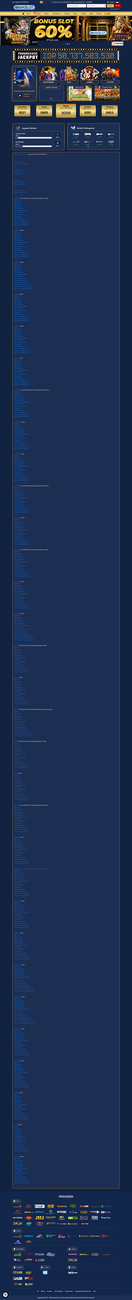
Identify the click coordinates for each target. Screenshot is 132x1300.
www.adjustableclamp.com (22, 1017)
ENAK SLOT (17, 488)
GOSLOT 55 (17, 871)
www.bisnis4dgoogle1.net (21, 634)
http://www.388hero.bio (21, 225)
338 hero (17, 328)
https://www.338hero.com (22, 350)
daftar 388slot (18, 304)
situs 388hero (18, 206)
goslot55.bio (18, 887)
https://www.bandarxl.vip (21, 478)
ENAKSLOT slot (18, 492)
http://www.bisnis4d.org (21, 1087)
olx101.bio (17, 759)
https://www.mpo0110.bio (22, 829)
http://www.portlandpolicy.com (23, 288)
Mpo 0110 (17, 807)
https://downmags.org (21, 154)
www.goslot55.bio (19, 889)
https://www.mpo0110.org (22, 1181)
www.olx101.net (18, 793)
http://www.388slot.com (21, 320)
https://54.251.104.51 (20, 192)
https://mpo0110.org (20, 1179)
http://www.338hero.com (22, 352)
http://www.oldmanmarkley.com (24, 991)
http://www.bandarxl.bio (21, 416)
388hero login (18, 202)
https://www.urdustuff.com (22, 957)
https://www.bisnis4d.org (22, 1085)
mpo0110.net (18, 855)
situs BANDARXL (19, 398)
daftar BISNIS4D (19, 560)
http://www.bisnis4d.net (21, 608)
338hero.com (18, 344)
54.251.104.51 (18, 190)
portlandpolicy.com (20, 280)
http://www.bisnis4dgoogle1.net (24, 640)
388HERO (17, 198)
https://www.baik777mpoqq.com (24, 734)
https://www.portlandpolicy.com (24, 286)
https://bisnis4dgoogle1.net (22, 636)
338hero (16, 326)
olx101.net (17, 791)
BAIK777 (16, 645)
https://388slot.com (20, 316)
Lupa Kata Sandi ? (115, 9)
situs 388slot (18, 302)
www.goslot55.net (19, 921)
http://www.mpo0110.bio (21, 831)
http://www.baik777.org (21, 1119)
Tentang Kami (58, 1291)
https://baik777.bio (19, 668)
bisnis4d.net (18, 600)
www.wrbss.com (19, 172)
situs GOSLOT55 (19, 877)
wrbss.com (17, 170)
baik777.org (17, 1111)
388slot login (18, 298)
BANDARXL (17, 390)
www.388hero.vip (19, 378)
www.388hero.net (19, 250)
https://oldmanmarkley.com (23, 987)
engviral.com (18, 180)
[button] (129, 31)
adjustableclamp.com (20, 1015)
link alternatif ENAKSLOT (21, 498)
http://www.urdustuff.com (22, 959)
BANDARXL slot (18, 396)
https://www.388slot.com (22, 318)
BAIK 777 (16, 647)
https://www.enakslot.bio (22, 510)
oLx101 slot (17, 747)
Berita (92, 13)
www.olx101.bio (18, 761)
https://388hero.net (20, 252)
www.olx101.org (18, 1145)
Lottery (66, 13)
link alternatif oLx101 (20, 753)
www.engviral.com (19, 182)
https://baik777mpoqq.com (22, 732)
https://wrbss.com (20, 174)
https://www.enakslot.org (22, 1053)
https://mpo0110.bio (20, 827)
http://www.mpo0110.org (21, 1183)
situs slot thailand (19, 214)
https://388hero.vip (20, 380)
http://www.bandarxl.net (21, 448)
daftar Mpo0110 (18, 815)
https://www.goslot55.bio (22, 893)
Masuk (110, 6)
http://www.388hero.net (21, 256)
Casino (46, 13)
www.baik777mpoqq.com (21, 729)
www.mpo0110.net (19, 857)
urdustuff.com (18, 951)
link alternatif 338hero (21, 338)
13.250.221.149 (18, 162)
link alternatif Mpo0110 (21, 817)
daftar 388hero (18, 208)
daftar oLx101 (18, 751)
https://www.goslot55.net (22, 925)
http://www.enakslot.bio (21, 512)
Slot (28, 13)
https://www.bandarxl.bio (22, 414)
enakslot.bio (18, 504)
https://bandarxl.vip (20, 476)
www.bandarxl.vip (19, 474)
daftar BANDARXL (19, 400)
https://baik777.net (20, 700)
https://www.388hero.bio (22, 222)
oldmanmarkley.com (20, 983)
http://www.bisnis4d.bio (21, 576)
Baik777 (16, 709)
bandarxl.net (18, 440)
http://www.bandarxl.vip (21, 480)
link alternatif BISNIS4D (21, 562)
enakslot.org (18, 1047)
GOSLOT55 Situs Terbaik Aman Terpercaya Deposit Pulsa (31, 869)
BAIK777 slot (17, 651)
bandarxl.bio (17, 408)
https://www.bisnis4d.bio (22, 574)
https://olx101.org (19, 1147)
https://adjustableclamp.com (23, 1019)
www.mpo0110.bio (19, 825)
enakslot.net (18, 536)
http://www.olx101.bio (20, 767)
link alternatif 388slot (20, 306)
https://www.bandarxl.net (22, 446)
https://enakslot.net (20, 540)
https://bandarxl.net (20, 444)
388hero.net (18, 248)
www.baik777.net (19, 698)
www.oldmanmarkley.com (22, 985)
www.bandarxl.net (19, 442)
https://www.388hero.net (22, 254)
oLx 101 (16, 743)
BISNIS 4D (17, 552)
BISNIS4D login (18, 554)
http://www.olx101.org (20, 1151)
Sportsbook (56, 13)
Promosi (98, 13)
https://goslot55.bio (20, 891)
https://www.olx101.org (21, 1149)
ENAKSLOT (17, 486)
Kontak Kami (69, 1291)
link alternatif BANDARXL (21, 402)
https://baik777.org (20, 1115)
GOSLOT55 (17, 901)
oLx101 (16, 741)
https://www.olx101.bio (21, 765)
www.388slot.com (19, 314)
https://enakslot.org (20, 1051)
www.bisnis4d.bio (19, 570)
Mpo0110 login (18, 809)
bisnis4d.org (18, 1079)
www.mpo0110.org (19, 1177)
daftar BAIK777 (18, 655)
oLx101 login (17, 745)
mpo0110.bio (18, 823)
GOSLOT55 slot (18, 875)
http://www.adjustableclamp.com (24, 1023)
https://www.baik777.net (21, 702)
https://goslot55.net (20, 923)
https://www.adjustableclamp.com (25, 1021)
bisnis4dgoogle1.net (20, 632)
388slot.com (18, 312)
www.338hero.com (19, 346)
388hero (16, 230)
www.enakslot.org (19, 1049)
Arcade (83, 13)
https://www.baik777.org (21, 1117)
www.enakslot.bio (19, 506)
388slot (16, 294)
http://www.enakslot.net (21, 544)
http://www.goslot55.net (21, 927)
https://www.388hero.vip (21, 382)
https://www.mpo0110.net (22, 861)
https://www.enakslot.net (22, 542)
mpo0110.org (18, 1175)
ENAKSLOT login (19, 490)
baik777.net (17, 696)
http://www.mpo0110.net (21, 863)
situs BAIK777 (18, 653)
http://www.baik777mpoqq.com (23, 736)
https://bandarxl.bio (20, 412)
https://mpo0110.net (20, 859)
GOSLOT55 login (19, 873)
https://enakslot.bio (20, 508)
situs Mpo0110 (18, 813)
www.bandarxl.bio (19, 410)
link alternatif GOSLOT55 (21, 881)
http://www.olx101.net (20, 799)
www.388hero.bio (19, 218)
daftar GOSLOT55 (19, 879)
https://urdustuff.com (21, 955)
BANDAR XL (17, 392)
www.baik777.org (19, 1113)
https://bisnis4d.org (20, 1083)
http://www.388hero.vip (21, 384)
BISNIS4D (17, 550)
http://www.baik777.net (21, 704)
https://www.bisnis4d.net (22, 606)
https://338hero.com (20, 348)
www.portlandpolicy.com (21, 282)
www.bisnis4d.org (19, 1081)
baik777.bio (17, 664)
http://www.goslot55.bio (21, 895)
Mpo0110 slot (18, 811)
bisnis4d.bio (17, 568)
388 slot (16, 296)
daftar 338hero (18, 336)
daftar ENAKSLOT (19, 496)
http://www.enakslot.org (21, 1055)
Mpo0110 (16, 805)
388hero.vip (17, 376)
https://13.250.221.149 (21, 164)
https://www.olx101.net (21, 797)
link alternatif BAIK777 (20, 657)
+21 (38, 1291)
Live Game (37, 13)
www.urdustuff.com (20, 953)
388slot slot (18, 300)
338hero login (18, 330)
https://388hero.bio (20, 220)
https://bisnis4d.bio (20, 572)
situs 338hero (18, 334)
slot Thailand (18, 212)
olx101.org (17, 1143)
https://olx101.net (19, 795)
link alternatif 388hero (21, 210)
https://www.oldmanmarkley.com (24, 989)
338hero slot (18, 332)
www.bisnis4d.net (19, 602)
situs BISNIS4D (18, 558)
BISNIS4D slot (18, 556)
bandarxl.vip (17, 472)
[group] (107, 93)
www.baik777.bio (18, 666)
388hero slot (18, 204)
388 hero (17, 200)
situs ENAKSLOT (19, 494)
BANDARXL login (19, 394)
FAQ (94, 1291)
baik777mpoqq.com (20, 727)
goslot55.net (18, 919)
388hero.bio (17, 216)
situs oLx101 (17, 749)
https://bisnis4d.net (20, 604)
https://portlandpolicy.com (22, 284)
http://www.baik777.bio (21, 672)
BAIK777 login (18, 649)
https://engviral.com (20, 184)
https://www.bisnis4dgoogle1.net (24, 638)
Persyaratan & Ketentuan (83, 1291)
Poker (75, 13)
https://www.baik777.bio (21, 670)
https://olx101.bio (19, 763)
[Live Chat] (118, 43)
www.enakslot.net (19, 538)
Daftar (118, 5)
